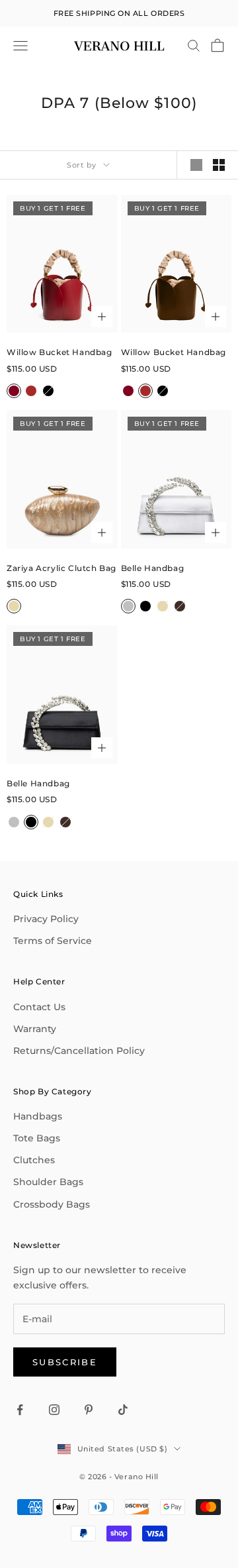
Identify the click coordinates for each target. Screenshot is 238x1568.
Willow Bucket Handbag (59, 352)
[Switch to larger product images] (196, 165)
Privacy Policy (46, 919)
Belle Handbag (152, 568)
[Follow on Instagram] (54, 1409)
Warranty (34, 1029)
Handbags (37, 1116)
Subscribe (64, 1362)
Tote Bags (36, 1138)
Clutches (34, 1160)
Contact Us (39, 1007)
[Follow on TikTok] (123, 1409)
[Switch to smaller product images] (219, 165)
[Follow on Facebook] (19, 1409)
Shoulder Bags (48, 1182)
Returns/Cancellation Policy (79, 1051)
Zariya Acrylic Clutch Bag (61, 568)
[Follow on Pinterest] (88, 1409)
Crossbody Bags (51, 1204)
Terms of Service (52, 941)
